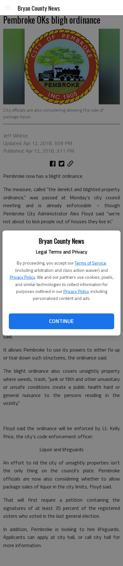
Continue (61, 321)
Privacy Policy (22, 277)
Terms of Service (90, 263)
